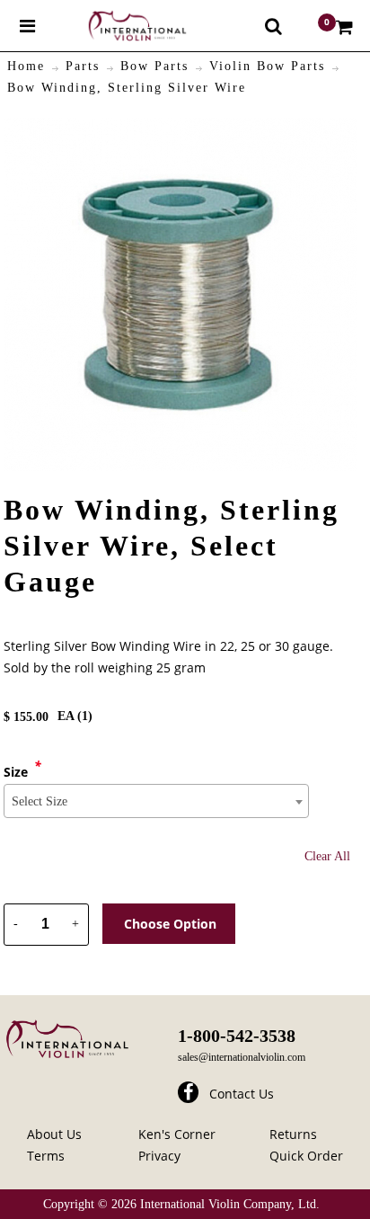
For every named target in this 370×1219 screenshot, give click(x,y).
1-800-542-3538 (236, 1035)
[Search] (273, 26)
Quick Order (306, 1155)
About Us (54, 1134)
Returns (293, 1134)
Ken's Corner (177, 1134)
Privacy (159, 1155)
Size (16, 771)
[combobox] (156, 801)
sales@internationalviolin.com (241, 1057)
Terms (46, 1155)
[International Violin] (121, 25)
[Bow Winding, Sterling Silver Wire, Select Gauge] (180, 128)
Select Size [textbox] (39, 801)
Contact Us (241, 1093)
